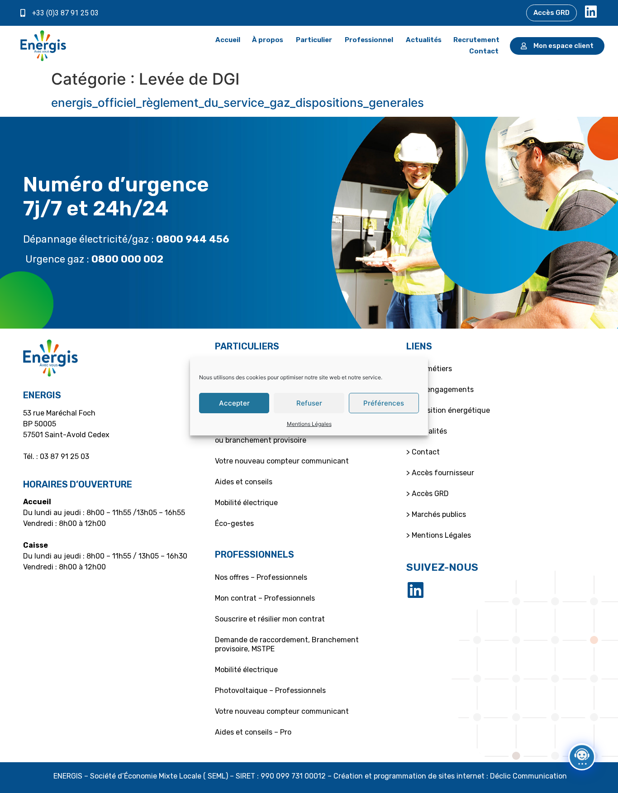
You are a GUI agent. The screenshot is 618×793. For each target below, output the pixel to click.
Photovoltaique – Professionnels (270, 690)
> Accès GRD (427, 493)
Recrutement (476, 40)
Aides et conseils (243, 482)
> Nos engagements (440, 389)
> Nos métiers (429, 368)
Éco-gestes (234, 523)
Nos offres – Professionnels (261, 577)
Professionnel (369, 40)
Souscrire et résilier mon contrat (270, 619)
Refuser (309, 403)
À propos (267, 40)
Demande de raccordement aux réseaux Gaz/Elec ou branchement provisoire (300, 435)
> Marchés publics (436, 514)
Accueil (227, 40)
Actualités (424, 40)
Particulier (314, 40)
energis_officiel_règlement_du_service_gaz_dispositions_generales (237, 103)
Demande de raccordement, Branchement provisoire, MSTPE (287, 644)
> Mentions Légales (438, 535)
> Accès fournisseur (440, 472)
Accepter (234, 403)
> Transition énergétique (448, 410)
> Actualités (426, 431)
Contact (484, 51)
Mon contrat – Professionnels (265, 598)
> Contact (423, 452)
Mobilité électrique (246, 502)
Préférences (383, 403)
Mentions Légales (309, 423)
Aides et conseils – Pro (253, 732)
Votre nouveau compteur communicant (282, 461)
